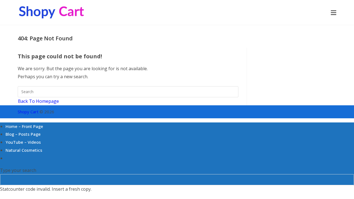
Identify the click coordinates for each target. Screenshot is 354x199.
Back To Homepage (38, 101)
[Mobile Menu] (333, 12)
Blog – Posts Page (23, 134)
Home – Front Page (24, 126)
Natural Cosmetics (24, 150)
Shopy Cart (28, 111)
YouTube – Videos (23, 142)
